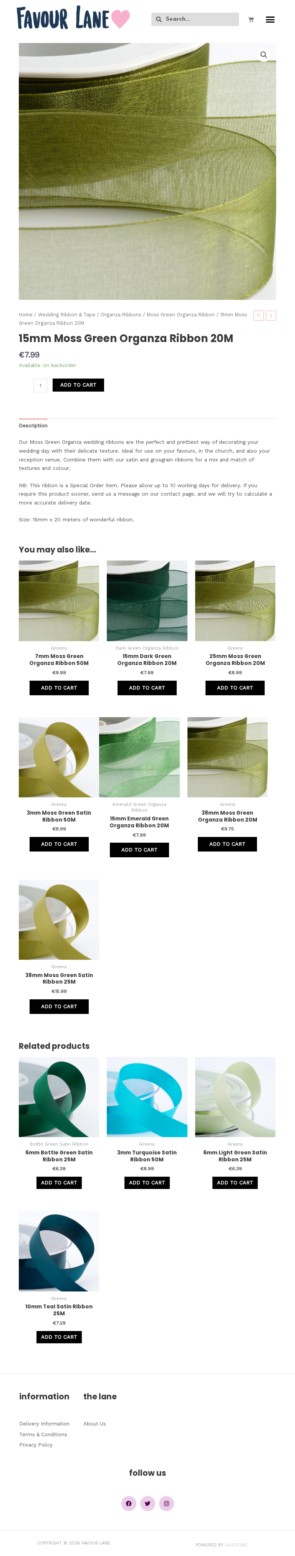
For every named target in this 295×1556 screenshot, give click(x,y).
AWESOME (236, 1545)
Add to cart (78, 385)
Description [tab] (33, 425)
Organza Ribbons (121, 314)
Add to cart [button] (59, 688)
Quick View (59, 635)
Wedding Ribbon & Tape (66, 314)
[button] (270, 19)
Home (26, 314)
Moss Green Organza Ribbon (181, 314)
